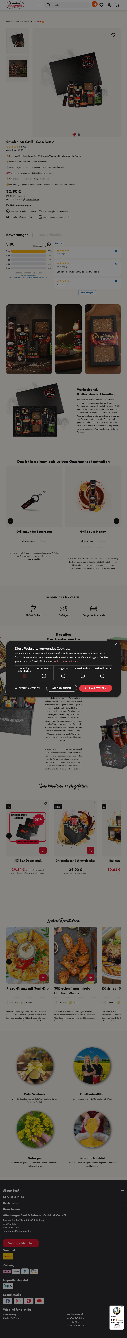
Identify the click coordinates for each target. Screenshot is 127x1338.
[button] (27, 688)
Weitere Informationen (66, 661)
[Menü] (122, 1307)
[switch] (117, 1326)
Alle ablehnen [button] (61, 688)
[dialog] (63, 669)
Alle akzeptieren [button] (95, 688)
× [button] (115, 644)
